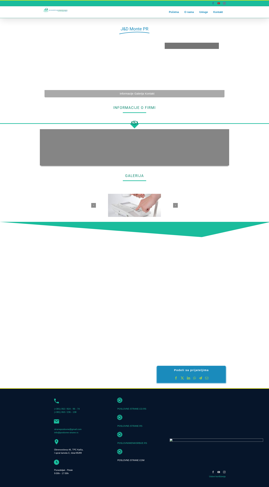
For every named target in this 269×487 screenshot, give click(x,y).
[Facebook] (176, 378)
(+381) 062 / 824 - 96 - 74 (67, 409)
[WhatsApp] (194, 378)
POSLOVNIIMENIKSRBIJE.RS (132, 443)
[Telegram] (200, 378)
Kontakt (149, 93)
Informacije (126, 93)
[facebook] (213, 472)
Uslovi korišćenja (217, 476)
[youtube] (218, 472)
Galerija (139, 93)
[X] (182, 378)
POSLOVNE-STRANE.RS (129, 426)
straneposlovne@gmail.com (68, 429)
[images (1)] (134, 195)
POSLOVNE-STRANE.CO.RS (131, 409)
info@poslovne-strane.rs (66, 432)
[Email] (207, 378)
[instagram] (224, 472)
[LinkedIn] (188, 378)
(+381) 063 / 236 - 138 (65, 412)
